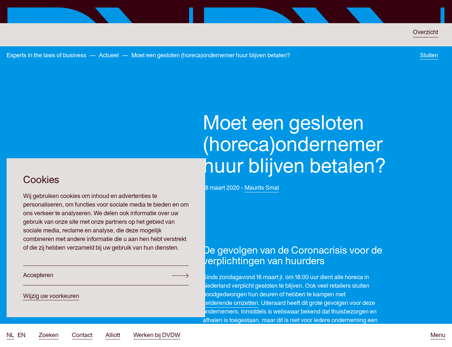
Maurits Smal (262, 187)
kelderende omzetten (230, 303)
